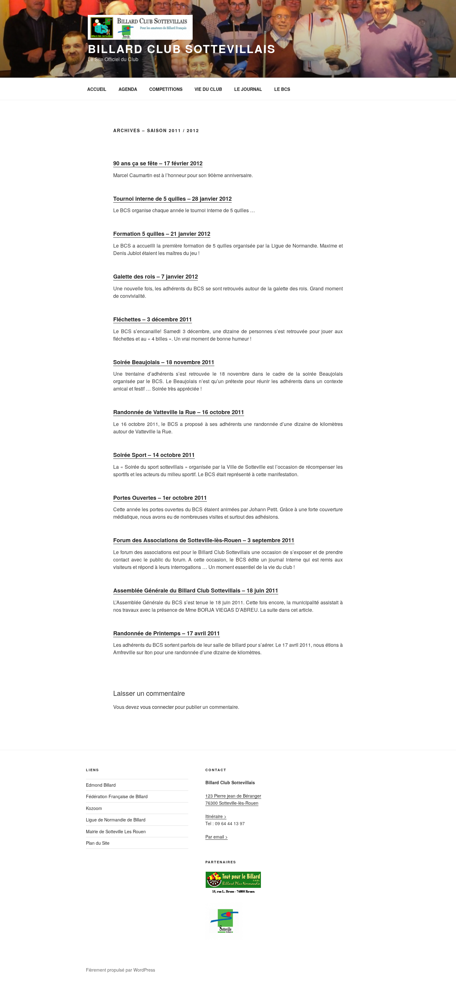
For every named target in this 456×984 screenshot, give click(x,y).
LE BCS (282, 89)
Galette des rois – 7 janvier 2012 (155, 276)
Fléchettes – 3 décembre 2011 (152, 319)
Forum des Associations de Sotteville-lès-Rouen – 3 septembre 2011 (203, 540)
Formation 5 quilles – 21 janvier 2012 (161, 234)
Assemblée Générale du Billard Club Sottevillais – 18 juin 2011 (195, 590)
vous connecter (157, 706)
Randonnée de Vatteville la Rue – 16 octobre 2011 (178, 412)
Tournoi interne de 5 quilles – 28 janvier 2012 (172, 199)
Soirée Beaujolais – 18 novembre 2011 (163, 362)
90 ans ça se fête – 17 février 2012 (158, 163)
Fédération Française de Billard (117, 796)
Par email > (216, 837)
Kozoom (94, 808)
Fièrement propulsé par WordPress (120, 970)
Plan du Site (98, 843)
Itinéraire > (215, 816)
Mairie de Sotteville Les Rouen (116, 831)
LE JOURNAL (248, 89)
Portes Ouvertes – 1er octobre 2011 (160, 498)
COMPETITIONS (165, 89)
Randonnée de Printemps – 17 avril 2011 (166, 633)
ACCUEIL (96, 89)
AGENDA (127, 89)
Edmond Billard (101, 785)
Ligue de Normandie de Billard (115, 819)
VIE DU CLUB (208, 89)
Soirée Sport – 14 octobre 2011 (154, 455)
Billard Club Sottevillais (182, 48)
